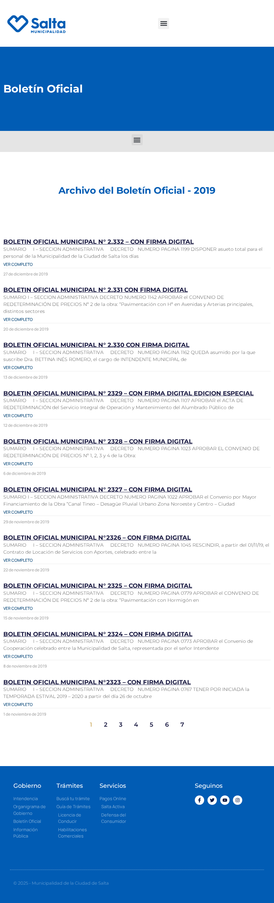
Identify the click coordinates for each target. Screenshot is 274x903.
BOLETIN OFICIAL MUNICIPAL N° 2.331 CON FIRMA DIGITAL (95, 290)
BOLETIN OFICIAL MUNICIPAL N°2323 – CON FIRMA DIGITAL (97, 682)
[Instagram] (237, 800)
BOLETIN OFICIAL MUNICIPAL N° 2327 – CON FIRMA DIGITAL (97, 489)
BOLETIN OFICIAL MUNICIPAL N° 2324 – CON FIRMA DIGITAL (97, 634)
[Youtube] (225, 800)
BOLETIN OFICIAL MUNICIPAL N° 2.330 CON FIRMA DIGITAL (96, 345)
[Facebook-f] (199, 800)
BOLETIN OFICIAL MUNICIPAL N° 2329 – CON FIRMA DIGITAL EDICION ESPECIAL (128, 393)
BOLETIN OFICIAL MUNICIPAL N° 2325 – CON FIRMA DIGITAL (97, 585)
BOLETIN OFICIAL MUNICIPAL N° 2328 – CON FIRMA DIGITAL (97, 441)
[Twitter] (212, 800)
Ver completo (18, 264)
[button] (163, 23)
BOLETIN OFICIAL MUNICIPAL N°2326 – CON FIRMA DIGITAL (97, 537)
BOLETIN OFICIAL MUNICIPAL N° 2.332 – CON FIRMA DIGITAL (98, 241)
